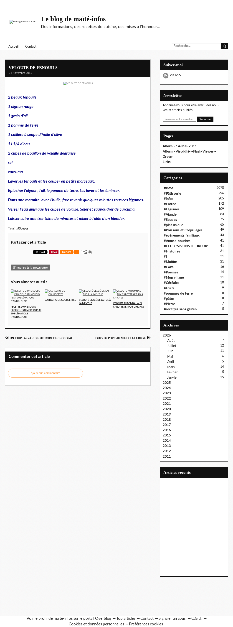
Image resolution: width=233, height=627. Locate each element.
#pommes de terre (178, 293)
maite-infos (63, 618)
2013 (167, 446)
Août (171, 340)
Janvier (172, 377)
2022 (167, 398)
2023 (167, 393)
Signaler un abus (172, 618)
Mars (171, 367)
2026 (167, 335)
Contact (30, 46)
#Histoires (172, 251)
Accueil (13, 46)
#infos (168, 199)
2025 (167, 383)
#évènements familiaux (182, 235)
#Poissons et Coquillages (183, 230)
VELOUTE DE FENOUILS (33, 67)
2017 (167, 425)
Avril (170, 362)
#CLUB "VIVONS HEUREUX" (186, 246)
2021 (167, 403)
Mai (170, 356)
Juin (170, 351)
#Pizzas (169, 304)
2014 (167, 440)
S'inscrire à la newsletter (30, 267)
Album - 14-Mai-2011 (180, 146)
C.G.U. (196, 618)
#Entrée (170, 204)
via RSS (175, 75)
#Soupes (22, 228)
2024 (167, 388)
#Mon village (174, 277)
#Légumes (172, 209)
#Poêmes (171, 272)
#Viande (170, 214)
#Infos (168, 188)
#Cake (169, 267)
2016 (167, 430)
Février (172, 372)
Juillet (171, 346)
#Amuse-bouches (177, 241)
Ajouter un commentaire (45, 373)
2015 (167, 435)
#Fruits (169, 288)
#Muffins (170, 262)
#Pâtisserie (172, 193)
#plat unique (173, 225)
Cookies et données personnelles (96, 624)
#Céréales (171, 283)
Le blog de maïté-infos (73, 19)
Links (167, 162)
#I (165, 256)
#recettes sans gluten (180, 309)
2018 (167, 419)
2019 (167, 414)
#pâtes (169, 299)
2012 (167, 451)
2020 (167, 409)
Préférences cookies (146, 624)
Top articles (125, 618)
